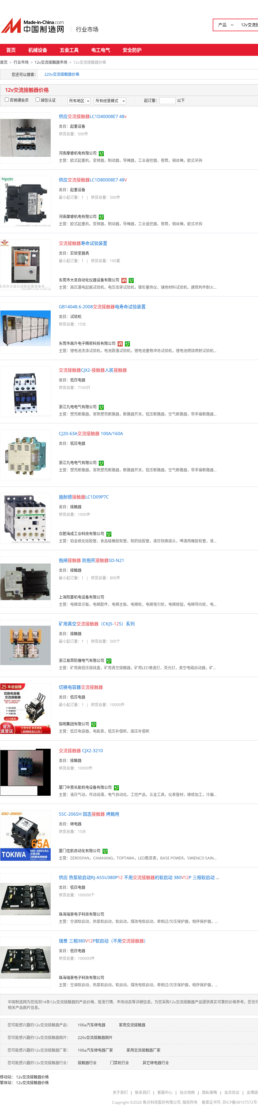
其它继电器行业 (156, 1063)
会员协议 (231, 1092)
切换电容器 (81, 687)
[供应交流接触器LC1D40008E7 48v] (25, 137)
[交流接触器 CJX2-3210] (25, 771)
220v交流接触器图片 (95, 1037)
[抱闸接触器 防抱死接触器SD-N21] (25, 581)
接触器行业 (87, 1063)
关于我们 (120, 1092)
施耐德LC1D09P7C (84, 497)
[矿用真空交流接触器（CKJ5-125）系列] (25, 644)
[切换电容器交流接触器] (25, 708)
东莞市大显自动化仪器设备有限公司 (89, 280)
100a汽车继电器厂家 (95, 1050)
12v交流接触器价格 (32, 1077)
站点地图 (187, 1092)
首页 (11, 50)
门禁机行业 (119, 1063)
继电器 (75, 824)
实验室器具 (79, 253)
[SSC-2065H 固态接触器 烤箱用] (25, 835)
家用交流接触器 (132, 1025)
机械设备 (37, 50)
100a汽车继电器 (91, 1025)
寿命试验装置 (83, 243)
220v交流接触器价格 (61, 74)
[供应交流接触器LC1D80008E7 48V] (25, 201)
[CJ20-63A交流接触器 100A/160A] (25, 454)
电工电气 (100, 50)
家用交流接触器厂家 (143, 1050)
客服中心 (164, 1092)
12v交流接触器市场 (51, 62)
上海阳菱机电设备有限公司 (81, 597)
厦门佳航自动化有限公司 (79, 850)
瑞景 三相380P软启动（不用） (103, 941)
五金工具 (69, 50)
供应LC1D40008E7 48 (92, 116)
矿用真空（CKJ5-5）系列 (97, 624)
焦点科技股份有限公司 (162, 1102)
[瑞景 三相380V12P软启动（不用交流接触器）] (25, 962)
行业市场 (87, 29)
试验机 (75, 316)
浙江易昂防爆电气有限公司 (81, 660)
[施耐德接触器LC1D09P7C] (25, 518)
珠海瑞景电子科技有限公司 (81, 914)
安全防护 (132, 50)
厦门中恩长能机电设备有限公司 (85, 787)
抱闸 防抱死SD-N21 (91, 560)
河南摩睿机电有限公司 (78, 153)
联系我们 (142, 1092)
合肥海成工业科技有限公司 (81, 533)
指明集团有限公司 (74, 724)
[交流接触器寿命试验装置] (25, 264)
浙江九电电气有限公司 (78, 407)
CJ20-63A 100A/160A (91, 433)
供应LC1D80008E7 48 (93, 180)
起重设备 (77, 126)
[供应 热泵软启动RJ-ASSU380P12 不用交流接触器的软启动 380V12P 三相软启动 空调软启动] (25, 898)
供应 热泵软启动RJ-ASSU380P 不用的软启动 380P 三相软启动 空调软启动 (148, 877)
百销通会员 (19, 100)
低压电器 (77, 380)
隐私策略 (209, 1092)
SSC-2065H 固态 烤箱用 (89, 814)
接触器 (75, 507)
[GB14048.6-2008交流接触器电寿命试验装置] (25, 327)
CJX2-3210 (81, 750)
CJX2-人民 (93, 370)
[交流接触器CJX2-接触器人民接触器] (25, 391)
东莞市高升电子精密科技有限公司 (87, 343)
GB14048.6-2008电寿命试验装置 (102, 307)
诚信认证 (48, 100)
